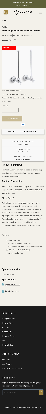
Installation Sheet (12, 291)
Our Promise (7, 364)
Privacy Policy (23, 408)
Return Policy (7, 345)
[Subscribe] (41, 392)
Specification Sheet (12, 285)
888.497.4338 (23, 144)
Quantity (5, 106)
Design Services (8, 319)
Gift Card (5, 327)
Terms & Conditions (12, 408)
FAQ (4, 341)
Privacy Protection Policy (12, 369)
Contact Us (6, 332)
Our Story (6, 360)
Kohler (5, 27)
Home (4, 20)
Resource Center (8, 336)
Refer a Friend (7, 323)
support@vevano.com (23, 159)
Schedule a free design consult (23, 132)
